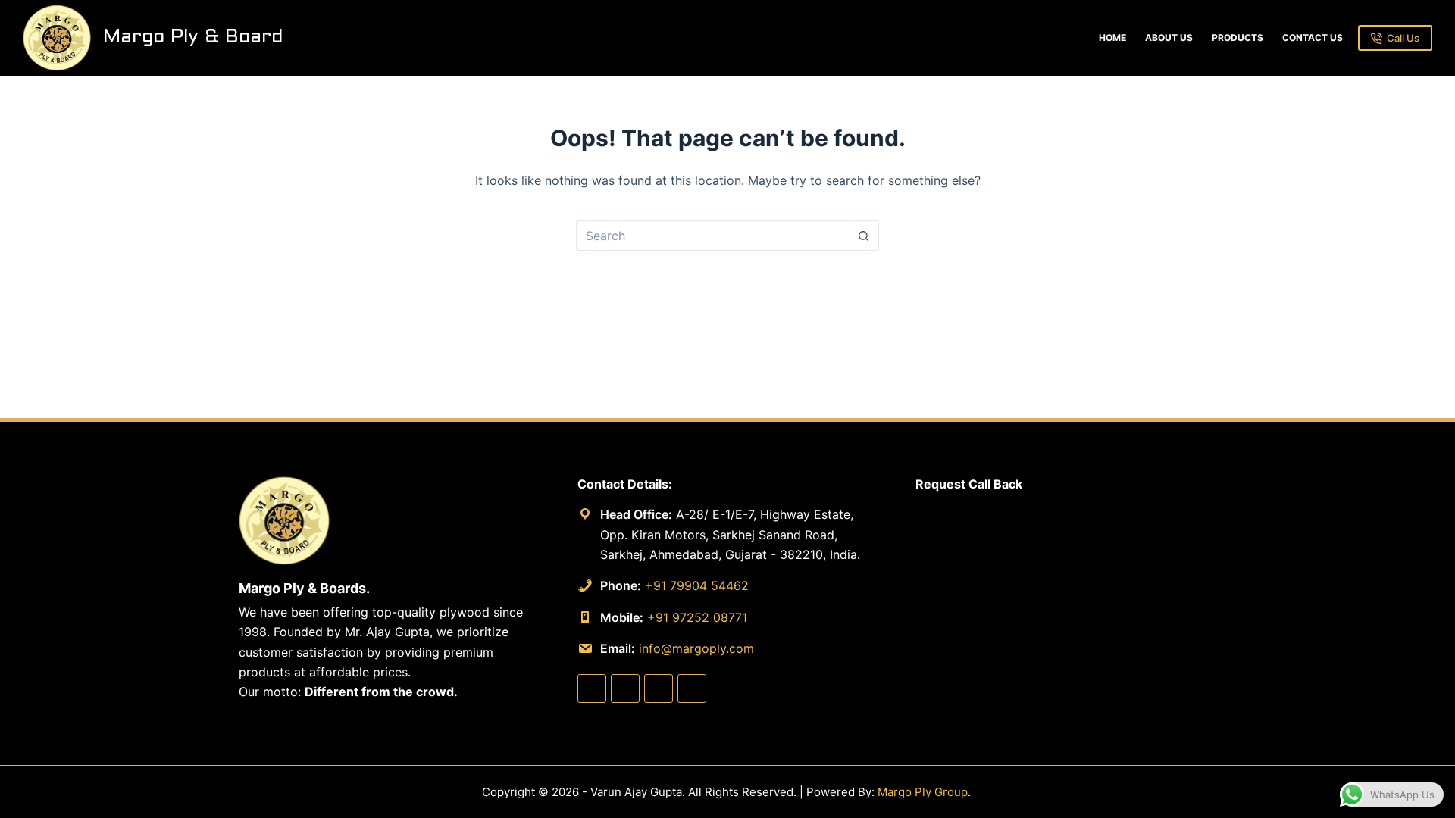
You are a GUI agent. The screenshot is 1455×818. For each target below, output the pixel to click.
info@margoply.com (696, 648)
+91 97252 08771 (697, 617)
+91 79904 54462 (697, 585)
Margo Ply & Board (193, 37)
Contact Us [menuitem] (1312, 37)
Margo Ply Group (923, 792)
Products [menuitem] (1237, 37)
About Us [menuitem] (1169, 37)
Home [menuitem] (1112, 37)
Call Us (1403, 38)
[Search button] (864, 235)
